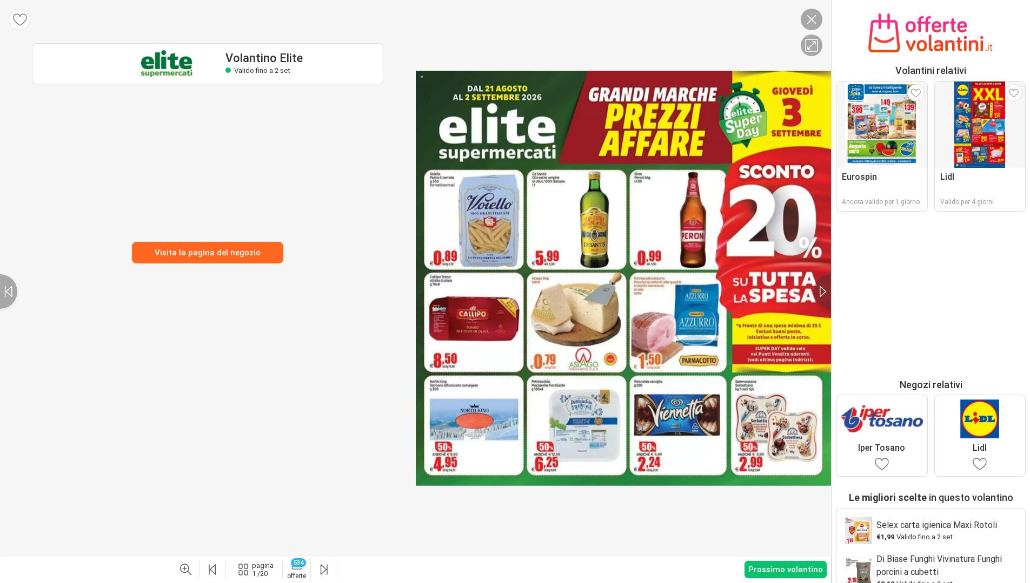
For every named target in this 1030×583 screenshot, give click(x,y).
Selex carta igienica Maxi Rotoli (936, 525)
